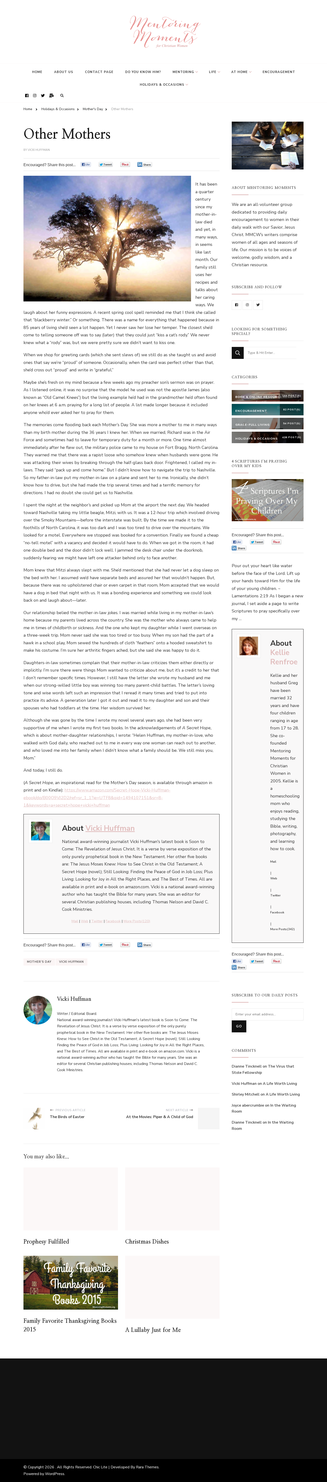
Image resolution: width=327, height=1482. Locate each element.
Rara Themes (147, 1467)
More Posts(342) (282, 929)
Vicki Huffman (39, 150)
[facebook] (236, 305)
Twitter (97, 921)
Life (212, 72)
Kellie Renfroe (284, 657)
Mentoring (183, 72)
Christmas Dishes (147, 1242)
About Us (63, 72)
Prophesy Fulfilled (46, 1242)
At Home (239, 72)
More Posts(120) (137, 921)
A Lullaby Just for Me (153, 1330)
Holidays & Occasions (162, 85)
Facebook (113, 921)
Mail (75, 921)
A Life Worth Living (280, 1083)
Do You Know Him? (143, 72)
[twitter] (258, 305)
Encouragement (279, 72)
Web (84, 921)
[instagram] (247, 305)
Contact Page (99, 72)
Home (37, 72)
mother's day (39, 962)
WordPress (54, 1473)
